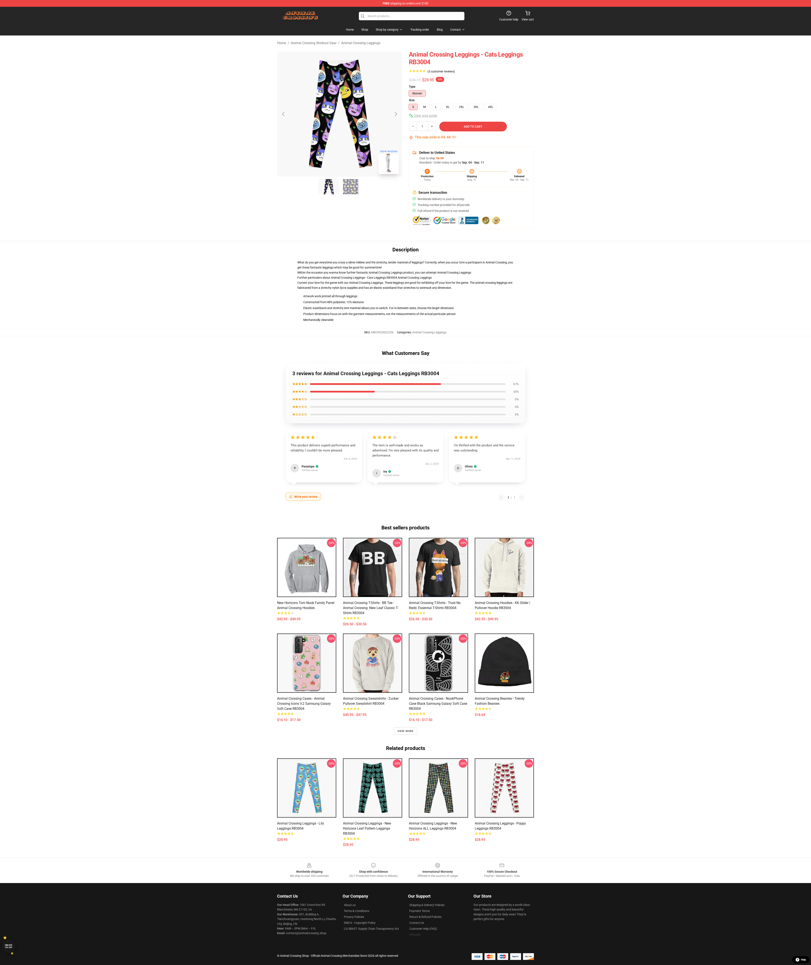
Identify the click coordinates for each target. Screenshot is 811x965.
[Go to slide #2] (350, 186)
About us (350, 905)
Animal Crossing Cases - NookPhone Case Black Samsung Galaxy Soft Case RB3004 (438, 703)
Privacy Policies (354, 917)
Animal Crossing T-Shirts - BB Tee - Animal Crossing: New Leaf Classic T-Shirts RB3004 (370, 608)
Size (412, 100)
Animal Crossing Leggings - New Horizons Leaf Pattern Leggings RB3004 (367, 828)
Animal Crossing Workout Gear (313, 43)
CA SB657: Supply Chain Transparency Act (371, 928)
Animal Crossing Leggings (360, 43)
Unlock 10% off (8, 946)
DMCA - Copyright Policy (360, 922)
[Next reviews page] (521, 497)
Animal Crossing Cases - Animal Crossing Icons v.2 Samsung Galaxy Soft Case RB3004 (304, 703)
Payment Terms (419, 911)
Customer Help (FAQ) (423, 928)
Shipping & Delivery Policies (427, 905)
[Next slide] (395, 114)
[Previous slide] (283, 114)
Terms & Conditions (356, 911)
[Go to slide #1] (328, 186)
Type (412, 86)
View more (405, 731)
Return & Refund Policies (425, 917)
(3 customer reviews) (441, 71)
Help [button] (803, 959)
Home (281, 43)
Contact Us (416, 922)
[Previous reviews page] (501, 497)
